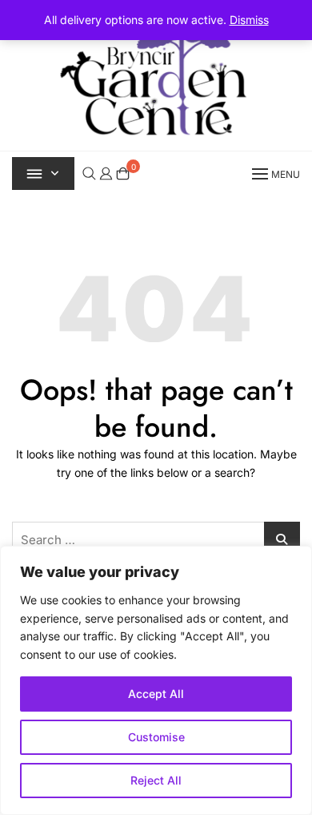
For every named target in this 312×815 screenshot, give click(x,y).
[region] (156, 680)
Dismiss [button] (249, 19)
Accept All (156, 693)
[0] (123, 173)
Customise (156, 737)
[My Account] (106, 172)
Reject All (156, 780)
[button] (274, 173)
